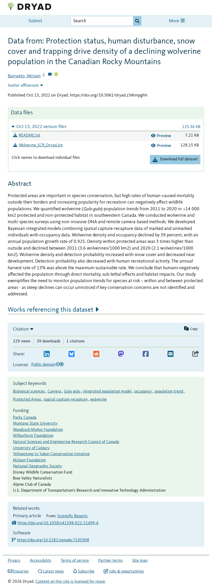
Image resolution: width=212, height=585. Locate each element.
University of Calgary (31, 448)
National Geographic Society (37, 466)
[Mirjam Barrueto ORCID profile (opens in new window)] (56, 75)
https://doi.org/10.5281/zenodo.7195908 (53, 540)
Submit (35, 21)
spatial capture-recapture (66, 400)
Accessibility (40, 561)
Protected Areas (27, 400)
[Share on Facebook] (146, 354)
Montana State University (35, 424)
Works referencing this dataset (50, 309)
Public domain (43, 365)
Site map (139, 561)
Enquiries (21, 571)
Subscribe (86, 571)
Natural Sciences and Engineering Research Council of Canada (66, 442)
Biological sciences (29, 391)
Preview (164, 135)
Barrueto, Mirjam (24, 76)
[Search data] (137, 21)
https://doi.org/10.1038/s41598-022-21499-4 (58, 523)
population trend (169, 391)
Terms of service (75, 561)
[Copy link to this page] (195, 354)
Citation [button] (21, 329)
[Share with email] (170, 354)
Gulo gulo (72, 391)
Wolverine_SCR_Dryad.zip (41, 145)
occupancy (143, 391)
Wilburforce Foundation (33, 436)
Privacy (14, 561)
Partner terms (110, 561)
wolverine (98, 400)
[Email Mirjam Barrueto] (50, 75)
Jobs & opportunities (126, 571)
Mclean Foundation (29, 460)
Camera (54, 391)
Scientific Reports (72, 516)
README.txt (29, 135)
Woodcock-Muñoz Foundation (38, 430)
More (174, 21)
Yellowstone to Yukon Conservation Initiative (51, 454)
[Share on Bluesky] (71, 354)
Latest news (53, 571)
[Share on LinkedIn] (47, 354)
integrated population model (107, 391)
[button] (106, 126)
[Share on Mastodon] (121, 354)
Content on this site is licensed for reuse (70, 582)
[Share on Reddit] (96, 354)
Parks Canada (24, 418)
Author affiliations (23, 86)
